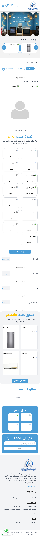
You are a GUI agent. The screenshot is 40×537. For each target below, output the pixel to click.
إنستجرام (17, 522)
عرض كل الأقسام (20, 380)
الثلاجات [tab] (20, 68)
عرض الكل (6, 259)
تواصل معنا (16, 497)
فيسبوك (33, 522)
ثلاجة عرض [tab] (11, 68)
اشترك (20, 448)
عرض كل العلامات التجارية (20, 251)
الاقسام (34, 497)
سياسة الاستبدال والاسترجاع (12, 509)
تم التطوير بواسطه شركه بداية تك (30, 533)
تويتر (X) (34, 525)
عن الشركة (33, 513)
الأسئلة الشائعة (32, 506)
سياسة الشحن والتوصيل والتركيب (29, 510)
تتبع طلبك (17, 506)
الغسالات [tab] (30, 68)
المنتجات (17, 495)
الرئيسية (34, 495)
